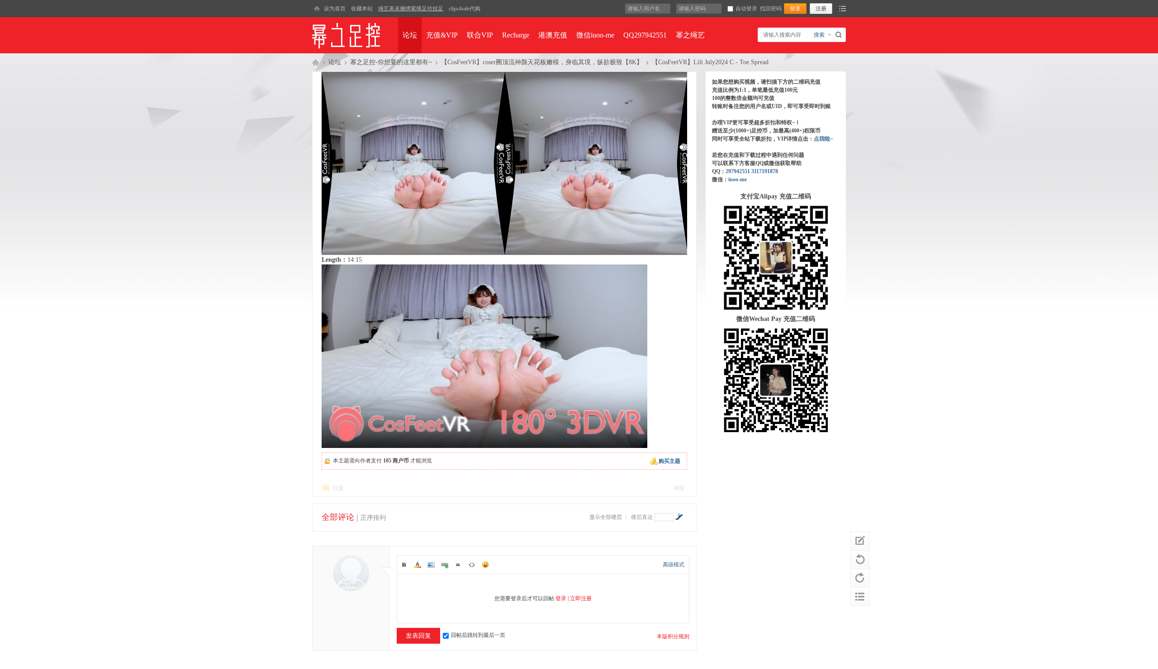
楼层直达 (642, 517)
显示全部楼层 (605, 517)
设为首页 (335, 8)
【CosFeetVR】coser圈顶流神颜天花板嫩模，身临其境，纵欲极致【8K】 (542, 62)
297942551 (738, 171)
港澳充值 (552, 35)
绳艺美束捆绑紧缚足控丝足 (410, 8)
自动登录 (746, 8)
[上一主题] (859, 559)
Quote (458, 564)
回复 (338, 488)
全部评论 (338, 517)
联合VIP (480, 35)
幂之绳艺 (690, 35)
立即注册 (581, 598)
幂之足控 (315, 62)
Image (431, 564)
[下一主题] (859, 578)
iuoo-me (737, 179)
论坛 (410, 35)
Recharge (515, 35)
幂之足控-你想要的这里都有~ (391, 62)
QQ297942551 (645, 35)
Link (444, 564)
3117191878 (764, 171)
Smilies (485, 564)
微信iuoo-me (595, 35)
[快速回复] (859, 541)
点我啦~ (823, 139)
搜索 (819, 35)
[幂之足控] (316, 8)
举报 (679, 488)
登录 (560, 598)
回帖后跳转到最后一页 (478, 635)
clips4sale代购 (464, 8)
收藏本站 (362, 8)
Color (417, 564)
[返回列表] (859, 596)
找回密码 (771, 8)
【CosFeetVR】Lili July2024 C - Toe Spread (710, 62)
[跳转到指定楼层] (679, 516)
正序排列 (373, 517)
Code (471, 564)
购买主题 (669, 461)
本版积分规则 (673, 636)
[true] (839, 35)
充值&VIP (442, 35)
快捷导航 (842, 8)
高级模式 (673, 564)
